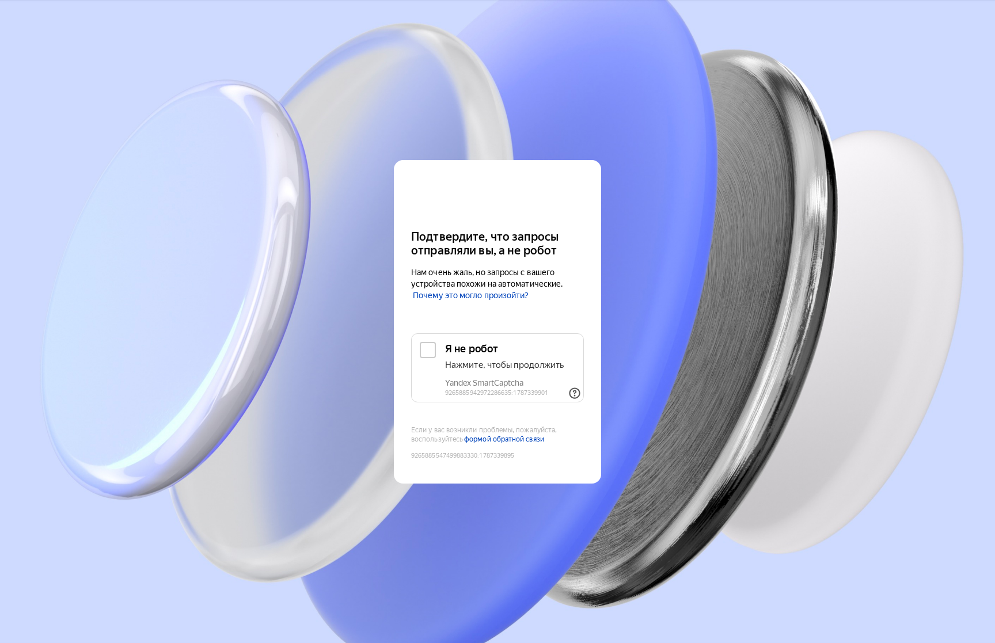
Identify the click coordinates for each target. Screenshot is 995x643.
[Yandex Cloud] (497, 193)
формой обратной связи (504, 439)
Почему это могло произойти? (471, 295)
